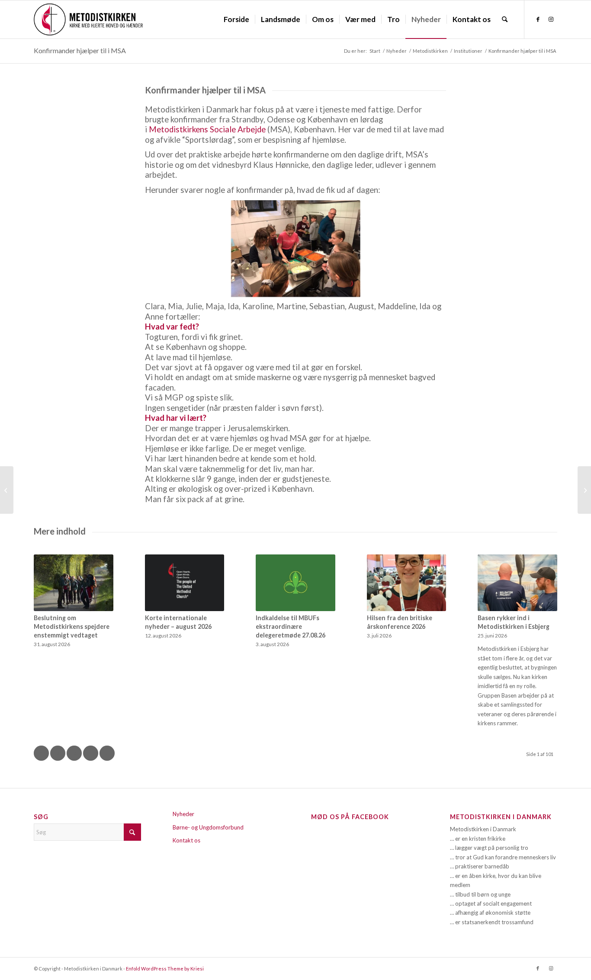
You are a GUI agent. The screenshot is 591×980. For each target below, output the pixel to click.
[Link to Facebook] (537, 19)
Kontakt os (186, 840)
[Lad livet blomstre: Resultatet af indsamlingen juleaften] (584, 490)
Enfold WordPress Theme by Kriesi (165, 968)
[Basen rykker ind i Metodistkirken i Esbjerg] (517, 582)
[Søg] (504, 19)
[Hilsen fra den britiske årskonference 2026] (406, 582)
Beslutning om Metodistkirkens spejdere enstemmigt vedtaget (71, 626)
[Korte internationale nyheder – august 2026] (185, 582)
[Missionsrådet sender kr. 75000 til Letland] (6, 490)
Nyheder (183, 813)
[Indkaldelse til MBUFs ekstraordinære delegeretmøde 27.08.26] (295, 582)
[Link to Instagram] (550, 19)
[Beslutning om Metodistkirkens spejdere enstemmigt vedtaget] (73, 582)
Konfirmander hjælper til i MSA (80, 50)
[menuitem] (236, 19)
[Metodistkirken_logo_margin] (88, 19)
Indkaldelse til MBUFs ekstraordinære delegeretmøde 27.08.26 (290, 626)
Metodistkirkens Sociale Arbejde (207, 129)
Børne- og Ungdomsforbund (208, 827)
